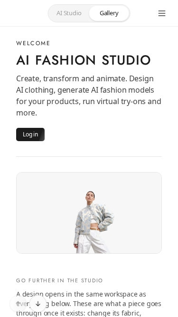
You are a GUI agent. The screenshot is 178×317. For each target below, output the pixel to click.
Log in (30, 134)
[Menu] (161, 13)
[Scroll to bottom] (38, 303)
